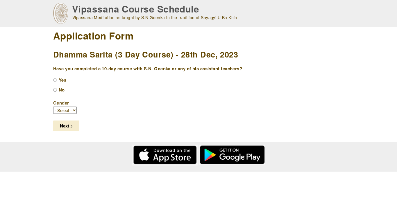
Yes (62, 80)
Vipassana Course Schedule (135, 8)
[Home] (60, 13)
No (62, 90)
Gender (61, 103)
